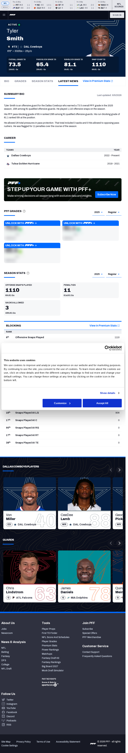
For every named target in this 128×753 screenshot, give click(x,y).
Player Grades (49, 641)
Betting (5, 652)
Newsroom (7, 633)
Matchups (47, 654)
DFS (3, 660)
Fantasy (5, 656)
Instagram (11, 704)
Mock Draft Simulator (53, 670)
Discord (10, 716)
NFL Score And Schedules (55, 637)
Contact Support (90, 652)
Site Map (5, 742)
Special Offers (89, 633)
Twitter (10, 700)
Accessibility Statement (68, 742)
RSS (8, 725)
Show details (107, 393)
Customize (60, 403)
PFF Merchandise (91, 637)
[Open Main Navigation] (4, 15)
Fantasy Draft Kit (50, 658)
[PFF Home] (13, 15)
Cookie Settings (9, 745)
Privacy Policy (23, 742)
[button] (106, 194)
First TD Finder (49, 633)
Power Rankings (50, 649)
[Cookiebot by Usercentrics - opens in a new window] (107, 347)
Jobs (3, 629)
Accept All (102, 403)
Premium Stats (49, 645)
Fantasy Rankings (51, 662)
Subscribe (87, 629)
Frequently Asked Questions (97, 656)
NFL (5, 3)
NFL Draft (6, 668)
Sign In (117, 15)
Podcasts (11, 720)
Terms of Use (43, 742)
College (5, 664)
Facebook (11, 712)
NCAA (5, 7)
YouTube (11, 708)
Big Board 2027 (50, 666)
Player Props (48, 629)
